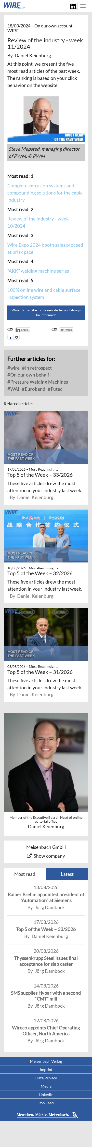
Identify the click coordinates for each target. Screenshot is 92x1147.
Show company (49, 856)
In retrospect (38, 368)
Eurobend (34, 389)
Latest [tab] (67, 874)
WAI (14, 389)
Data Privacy (46, 1077)
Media (46, 1086)
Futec (56, 389)
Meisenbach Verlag (46, 1061)
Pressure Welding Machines (38, 382)
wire (14, 368)
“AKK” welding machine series (38, 271)
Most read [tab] (24, 874)
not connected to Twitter (54, 329)
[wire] (14, 5)
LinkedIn (46, 1094)
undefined (10, 329)
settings (16, 337)
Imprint (46, 1069)
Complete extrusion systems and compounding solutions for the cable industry (45, 193)
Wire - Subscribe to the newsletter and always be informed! (46, 312)
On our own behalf (29, 375)
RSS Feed (46, 1102)
